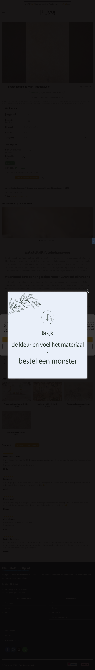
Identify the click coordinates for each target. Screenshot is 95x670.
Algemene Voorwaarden (58, 351)
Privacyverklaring (44, 351)
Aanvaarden (47, 339)
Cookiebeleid (33, 351)
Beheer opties (48, 346)
